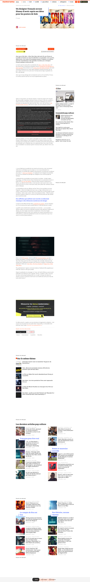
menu (17, 1)
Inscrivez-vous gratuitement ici (34, 325)
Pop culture (62, 5)
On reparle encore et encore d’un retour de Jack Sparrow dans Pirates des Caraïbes (66, 530)
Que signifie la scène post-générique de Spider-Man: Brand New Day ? (64, 129)
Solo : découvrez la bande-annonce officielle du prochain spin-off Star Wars (36, 368)
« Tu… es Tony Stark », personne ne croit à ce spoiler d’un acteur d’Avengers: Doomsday (32, 443)
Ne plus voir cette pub (21, 45)
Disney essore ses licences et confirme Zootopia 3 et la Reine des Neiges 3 (34, 519)
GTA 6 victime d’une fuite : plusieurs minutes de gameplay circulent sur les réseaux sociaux (67, 117)
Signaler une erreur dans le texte (23, 329)
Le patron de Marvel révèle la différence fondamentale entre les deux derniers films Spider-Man (34, 530)
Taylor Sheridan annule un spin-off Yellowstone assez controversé (65, 440)
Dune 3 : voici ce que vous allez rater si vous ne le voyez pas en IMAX (65, 476)
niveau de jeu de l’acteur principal (41, 68)
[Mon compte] (76, 2)
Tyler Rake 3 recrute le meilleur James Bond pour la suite (65, 430)
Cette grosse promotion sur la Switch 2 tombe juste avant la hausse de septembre (66, 466)
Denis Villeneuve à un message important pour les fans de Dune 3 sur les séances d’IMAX (33, 505)
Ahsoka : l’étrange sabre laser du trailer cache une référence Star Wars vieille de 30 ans (33, 454)
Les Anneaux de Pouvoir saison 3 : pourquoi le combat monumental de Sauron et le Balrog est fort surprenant (65, 135)
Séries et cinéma (70, 5)
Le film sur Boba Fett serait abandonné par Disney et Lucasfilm (37, 375)
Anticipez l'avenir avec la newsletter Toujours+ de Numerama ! (36, 362)
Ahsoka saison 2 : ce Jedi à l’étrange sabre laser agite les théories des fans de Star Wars (66, 520)
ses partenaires (20, 125)
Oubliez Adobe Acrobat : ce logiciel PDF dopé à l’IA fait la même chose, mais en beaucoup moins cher (65, 106)
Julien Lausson (22, 27)
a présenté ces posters (38, 203)
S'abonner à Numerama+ (33, 316)
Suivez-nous (51, 48)
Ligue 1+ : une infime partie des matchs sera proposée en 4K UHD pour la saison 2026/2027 (66, 456)
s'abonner (85, 1)
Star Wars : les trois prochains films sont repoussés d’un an (37, 381)
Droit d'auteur (25, 334)
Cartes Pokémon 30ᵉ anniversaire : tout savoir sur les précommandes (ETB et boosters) (33, 551)
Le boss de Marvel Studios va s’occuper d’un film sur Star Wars (37, 387)
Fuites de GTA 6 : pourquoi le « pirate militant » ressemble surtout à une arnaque (33, 431)
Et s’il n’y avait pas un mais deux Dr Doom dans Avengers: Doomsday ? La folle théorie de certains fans (34, 540)
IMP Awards (25, 258)
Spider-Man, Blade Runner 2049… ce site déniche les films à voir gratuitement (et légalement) (65, 551)
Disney (18, 334)
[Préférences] (79, 2)
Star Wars (40, 334)
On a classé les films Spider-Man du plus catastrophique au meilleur (64, 123)
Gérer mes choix (35, 134)
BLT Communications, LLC (42, 258)
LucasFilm (33, 334)
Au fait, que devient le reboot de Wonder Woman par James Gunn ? (33, 474)
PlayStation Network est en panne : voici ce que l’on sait (63, 140)
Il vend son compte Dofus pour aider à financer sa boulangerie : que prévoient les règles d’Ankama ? (34, 464)
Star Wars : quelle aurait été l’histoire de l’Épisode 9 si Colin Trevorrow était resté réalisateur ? (38, 393)
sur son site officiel (26, 181)
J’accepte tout (36, 132)
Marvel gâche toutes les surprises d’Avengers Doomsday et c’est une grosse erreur (65, 540)
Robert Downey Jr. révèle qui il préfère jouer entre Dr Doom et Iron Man (66, 504)
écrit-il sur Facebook (27, 173)
